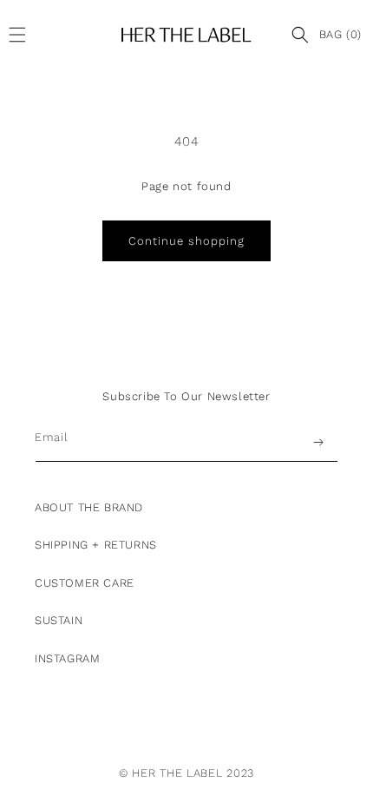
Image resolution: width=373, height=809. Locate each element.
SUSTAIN (58, 620)
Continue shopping (186, 240)
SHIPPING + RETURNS (96, 544)
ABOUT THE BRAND (89, 507)
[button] (22, 35)
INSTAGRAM (67, 658)
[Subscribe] (318, 442)
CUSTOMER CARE (84, 582)
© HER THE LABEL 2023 (186, 772)
